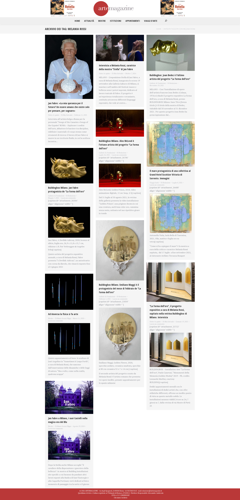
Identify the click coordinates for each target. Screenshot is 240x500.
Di (66, 115)
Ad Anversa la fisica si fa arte (63, 314)
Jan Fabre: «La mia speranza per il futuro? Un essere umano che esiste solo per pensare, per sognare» (68, 107)
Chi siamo (117, 498)
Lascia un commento (119, 155)
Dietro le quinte (53, 115)
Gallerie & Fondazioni (158, 83)
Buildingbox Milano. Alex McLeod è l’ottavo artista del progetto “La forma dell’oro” (119, 144)
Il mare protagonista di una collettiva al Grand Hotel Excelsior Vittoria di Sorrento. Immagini (170, 174)
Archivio (124, 498)
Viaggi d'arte (154, 183)
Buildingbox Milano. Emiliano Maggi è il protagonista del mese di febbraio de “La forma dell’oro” (120, 288)
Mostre (50, 318)
